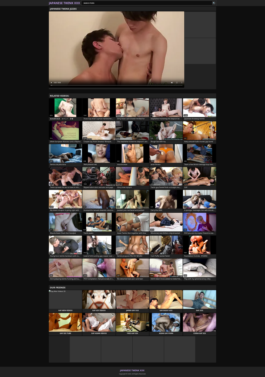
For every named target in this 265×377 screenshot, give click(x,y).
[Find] (214, 3)
